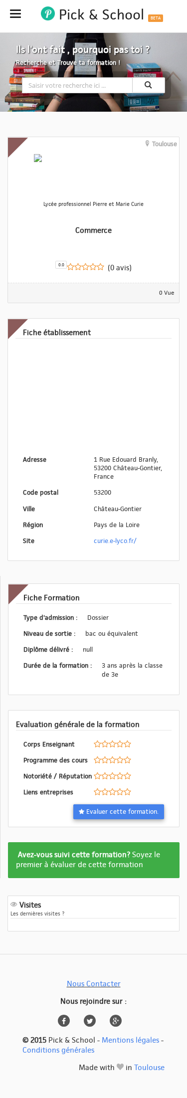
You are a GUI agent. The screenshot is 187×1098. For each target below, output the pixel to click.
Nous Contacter (94, 984)
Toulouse (149, 1068)
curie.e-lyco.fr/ (115, 541)
